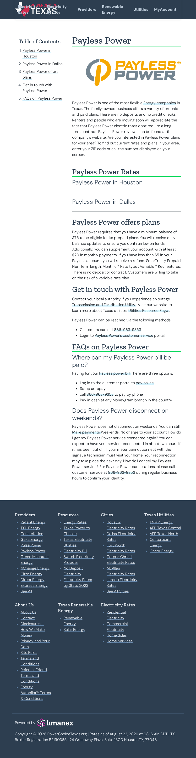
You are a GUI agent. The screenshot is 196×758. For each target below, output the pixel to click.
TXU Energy (30, 527)
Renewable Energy (112, 9)
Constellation (32, 533)
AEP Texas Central (165, 527)
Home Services (120, 641)
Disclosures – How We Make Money (33, 629)
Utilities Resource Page (148, 310)
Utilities (140, 9)
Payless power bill (115, 373)
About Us (28, 612)
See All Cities (118, 591)
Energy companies (159, 102)
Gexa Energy (32, 539)
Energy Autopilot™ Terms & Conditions (36, 692)
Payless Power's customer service (124, 335)
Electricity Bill (75, 550)
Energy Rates (75, 522)
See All (26, 591)
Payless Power (33, 550)
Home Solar (116, 635)
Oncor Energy (162, 550)
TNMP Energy (161, 522)
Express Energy (34, 585)
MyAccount (165, 9)
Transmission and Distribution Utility (104, 304)
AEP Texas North (164, 533)
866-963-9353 (127, 329)
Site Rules (29, 652)
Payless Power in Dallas (42, 63)
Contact (28, 618)
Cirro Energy (31, 573)
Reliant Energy (33, 522)
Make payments (86, 432)
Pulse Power (31, 545)
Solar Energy (74, 629)
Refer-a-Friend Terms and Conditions (34, 675)
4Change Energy (35, 568)
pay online (145, 382)
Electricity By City (57, 9)
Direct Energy (32, 579)
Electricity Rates (28, 9)
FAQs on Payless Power (42, 98)
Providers (87, 9)
